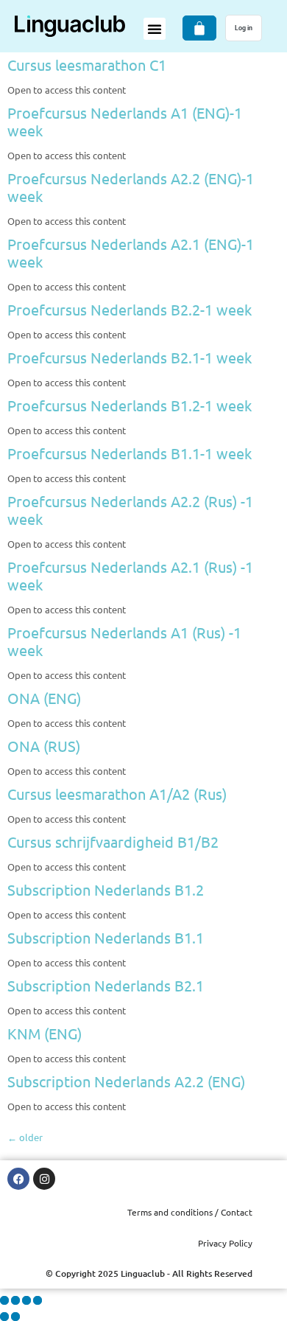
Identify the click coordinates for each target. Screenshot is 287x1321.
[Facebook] (18, 1179)
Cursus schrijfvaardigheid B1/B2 (113, 841)
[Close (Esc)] (37, 1300)
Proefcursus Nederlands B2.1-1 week (129, 357)
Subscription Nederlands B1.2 (105, 889)
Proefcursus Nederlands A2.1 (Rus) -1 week (130, 575)
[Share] (26, 1300)
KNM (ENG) (44, 1033)
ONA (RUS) (43, 745)
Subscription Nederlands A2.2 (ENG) (126, 1081)
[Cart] (199, 28)
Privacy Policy (225, 1243)
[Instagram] (44, 1179)
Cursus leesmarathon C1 (86, 64)
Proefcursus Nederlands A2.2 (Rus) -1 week (130, 510)
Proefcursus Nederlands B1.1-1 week (129, 453)
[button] (155, 29)
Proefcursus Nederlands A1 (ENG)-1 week (124, 121)
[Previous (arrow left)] (4, 1316)
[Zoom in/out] (4, 1300)
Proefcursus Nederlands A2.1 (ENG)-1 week (130, 252)
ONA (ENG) (44, 698)
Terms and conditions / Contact (189, 1212)
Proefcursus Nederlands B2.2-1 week (129, 309)
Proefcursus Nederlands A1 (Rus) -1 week (124, 641)
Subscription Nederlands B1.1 (105, 937)
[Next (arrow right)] (15, 1316)
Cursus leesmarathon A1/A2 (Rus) (117, 793)
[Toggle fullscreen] (15, 1300)
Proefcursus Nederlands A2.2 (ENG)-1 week (130, 187)
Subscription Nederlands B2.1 (105, 985)
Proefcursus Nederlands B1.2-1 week (129, 405)
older (25, 1137)
